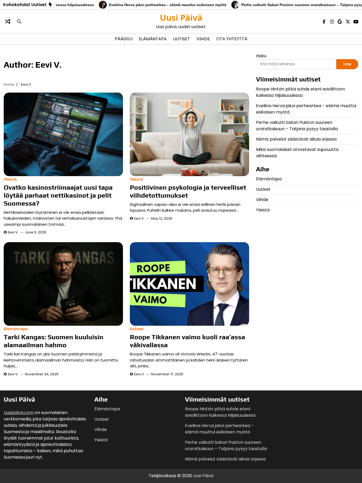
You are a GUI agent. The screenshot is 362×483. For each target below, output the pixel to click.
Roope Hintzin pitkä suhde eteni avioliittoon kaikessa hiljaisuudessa (300, 92)
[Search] (19, 21)
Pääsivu (124, 39)
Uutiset (181, 39)
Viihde (203, 39)
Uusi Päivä (181, 17)
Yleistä (10, 179)
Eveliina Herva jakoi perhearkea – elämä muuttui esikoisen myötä (153, 5)
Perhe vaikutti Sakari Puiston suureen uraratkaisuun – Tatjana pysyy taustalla (297, 125)
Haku (261, 56)
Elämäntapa (153, 39)
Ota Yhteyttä (231, 39)
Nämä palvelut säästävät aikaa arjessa (296, 139)
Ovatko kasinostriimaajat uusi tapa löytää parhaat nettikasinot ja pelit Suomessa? (58, 195)
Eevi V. (13, 232)
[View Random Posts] (8, 21)
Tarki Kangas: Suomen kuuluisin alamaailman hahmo (53, 341)
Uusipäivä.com (19, 413)
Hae (347, 64)
